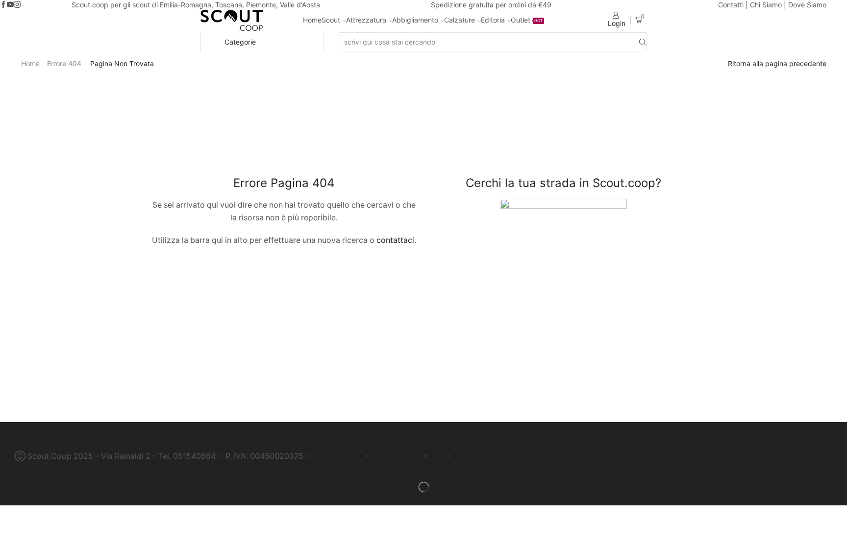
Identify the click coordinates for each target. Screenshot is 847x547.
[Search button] (642, 42)
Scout (331, 20)
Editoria (493, 20)
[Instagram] (17, 5)
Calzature (459, 20)
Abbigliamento (415, 20)
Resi (437, 456)
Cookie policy (396, 456)
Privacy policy (337, 456)
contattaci (395, 240)
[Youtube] (10, 5)
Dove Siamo (807, 4)
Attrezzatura (366, 20)
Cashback (471, 456)
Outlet (527, 20)
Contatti (731, 4)
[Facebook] (3, 5)
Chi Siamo (766, 4)
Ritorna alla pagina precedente (777, 63)
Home (312, 20)
